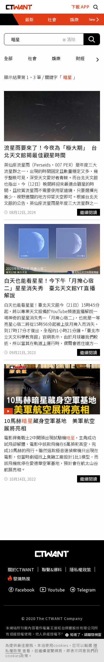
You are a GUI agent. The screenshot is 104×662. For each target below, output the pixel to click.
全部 (8, 58)
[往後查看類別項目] (92, 19)
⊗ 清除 (68, 39)
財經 (80, 58)
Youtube (56, 589)
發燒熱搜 (21, 578)
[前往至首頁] (19, 7)
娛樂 (56, 58)
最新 (29, 19)
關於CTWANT (21, 569)
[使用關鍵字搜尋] (91, 39)
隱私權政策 (80, 569)
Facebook (24, 589)
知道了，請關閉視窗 (85, 634)
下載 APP (80, 6)
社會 (32, 58)
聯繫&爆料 (52, 569)
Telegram (86, 589)
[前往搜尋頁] (95, 7)
